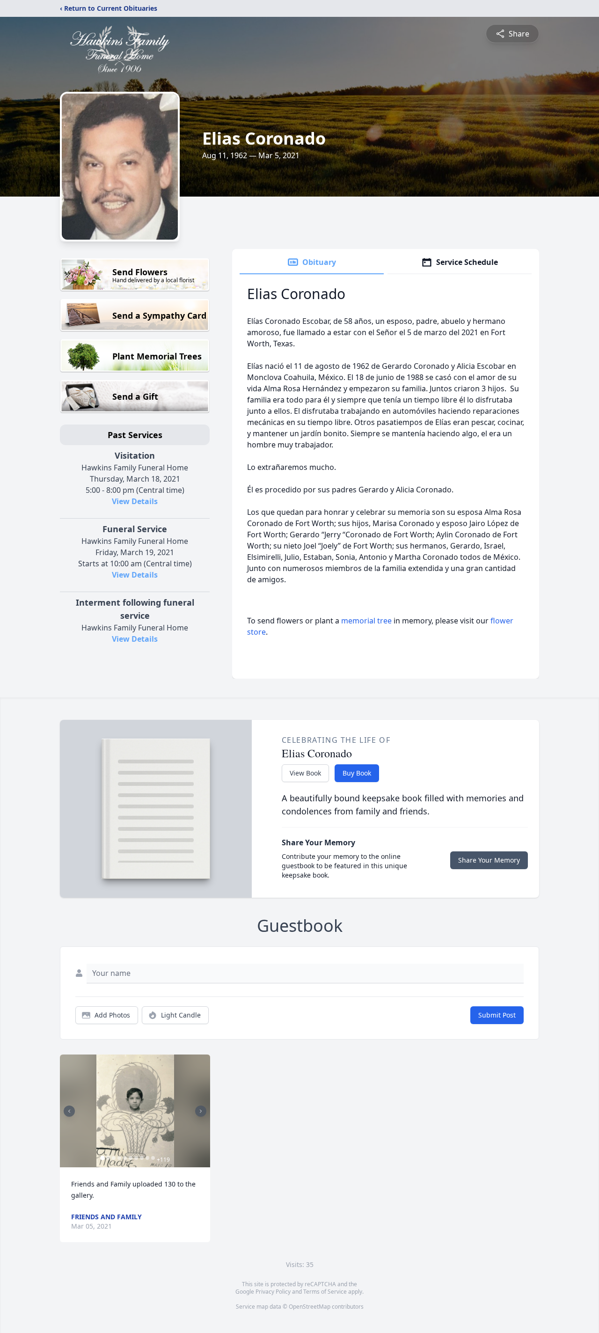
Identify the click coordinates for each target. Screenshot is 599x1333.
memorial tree (366, 620)
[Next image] (200, 1111)
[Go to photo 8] (142, 1158)
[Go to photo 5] (125, 1158)
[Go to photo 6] (130, 1158)
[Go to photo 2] (108, 1158)
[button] (135, 1111)
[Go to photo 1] (102, 1158)
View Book (305, 773)
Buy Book (357, 773)
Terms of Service (325, 1292)
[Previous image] (69, 1111)
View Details (135, 501)
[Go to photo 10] (153, 1158)
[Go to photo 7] (136, 1158)
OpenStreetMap (309, 1307)
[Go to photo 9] (147, 1158)
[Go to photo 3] (114, 1158)
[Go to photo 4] (119, 1158)
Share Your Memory (489, 860)
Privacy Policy (273, 1292)
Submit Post (497, 1015)
